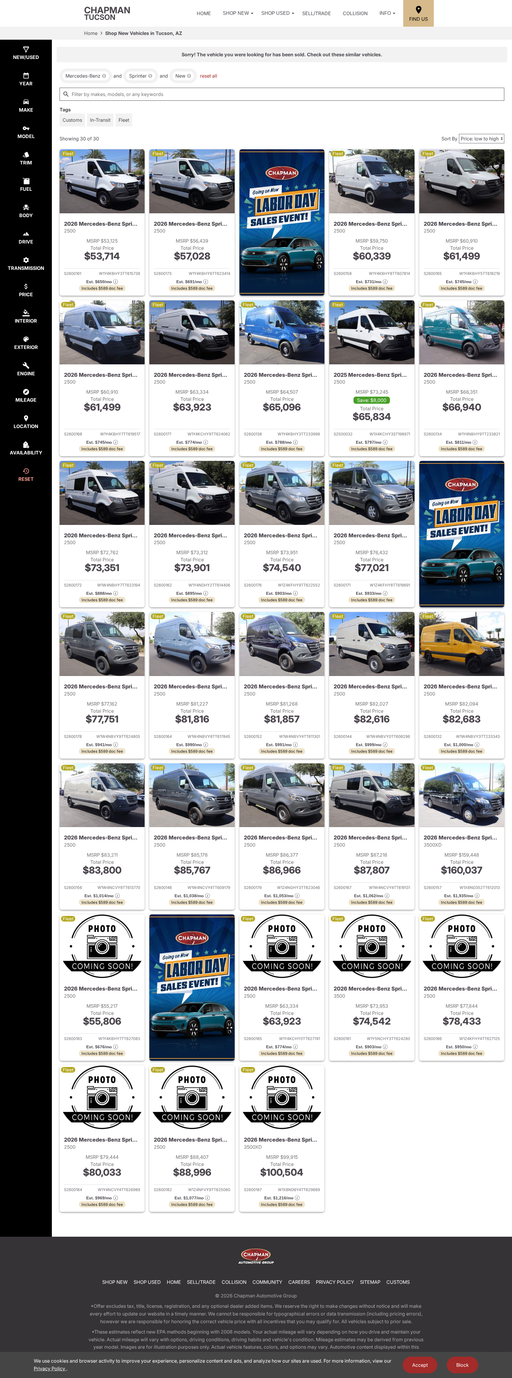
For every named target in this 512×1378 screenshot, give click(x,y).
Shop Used (275, 13)
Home (204, 13)
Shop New (236, 13)
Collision (355, 13)
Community (267, 1282)
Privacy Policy (335, 1282)
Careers (299, 1282)
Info (385, 13)
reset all (208, 76)
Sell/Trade (316, 13)
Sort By (449, 139)
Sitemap (370, 1282)
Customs (398, 1282)
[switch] (72, 119)
